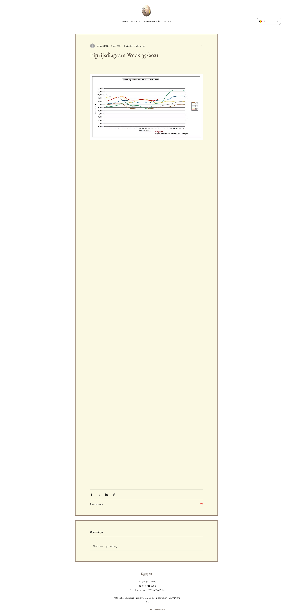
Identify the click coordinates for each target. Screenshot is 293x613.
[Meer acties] (201, 46)
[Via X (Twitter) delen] (99, 494)
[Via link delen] (113, 494)
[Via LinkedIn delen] (106, 494)
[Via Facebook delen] (91, 494)
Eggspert (146, 574)
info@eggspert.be (146, 581)
